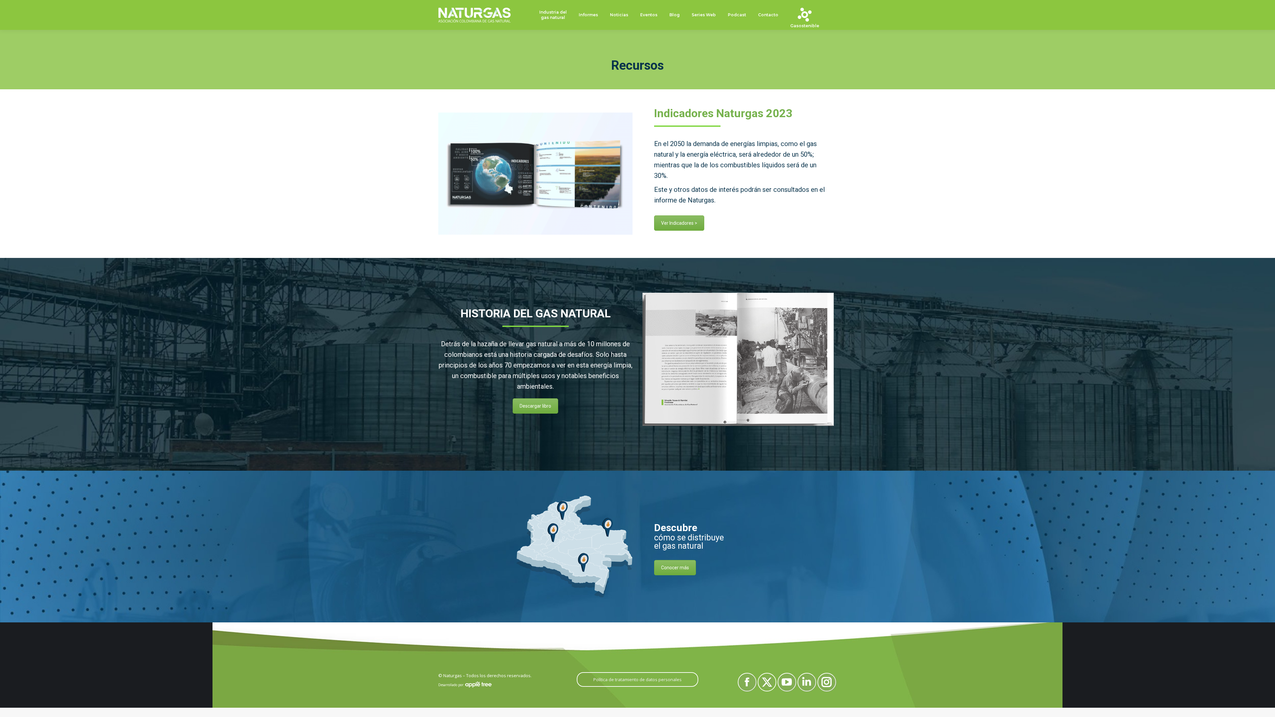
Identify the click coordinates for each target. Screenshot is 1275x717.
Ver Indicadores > (679, 223)
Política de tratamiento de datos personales (637, 679)
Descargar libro (535, 406)
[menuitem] (553, 15)
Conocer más (675, 567)
